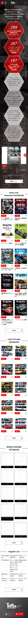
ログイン (5, 2)
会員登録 (2, 2)
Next (24, 155)
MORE (14, 330)
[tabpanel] (14, 159)
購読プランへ (14, 181)
